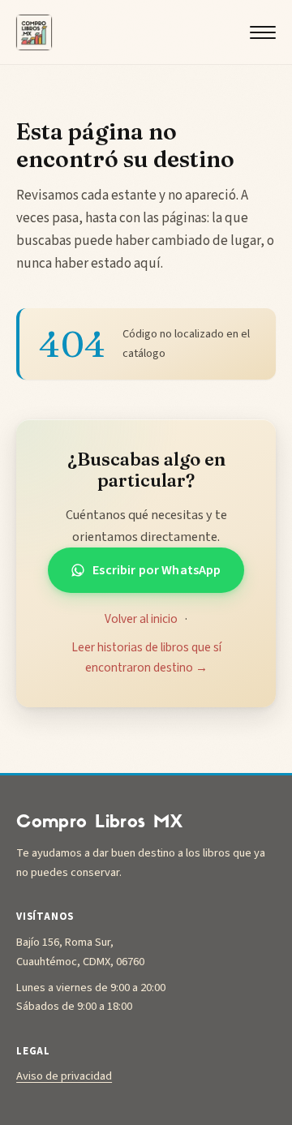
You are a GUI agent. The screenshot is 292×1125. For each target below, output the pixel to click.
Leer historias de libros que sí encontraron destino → (146, 657)
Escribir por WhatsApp (156, 570)
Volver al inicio (141, 619)
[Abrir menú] (263, 32)
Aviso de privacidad (64, 1075)
